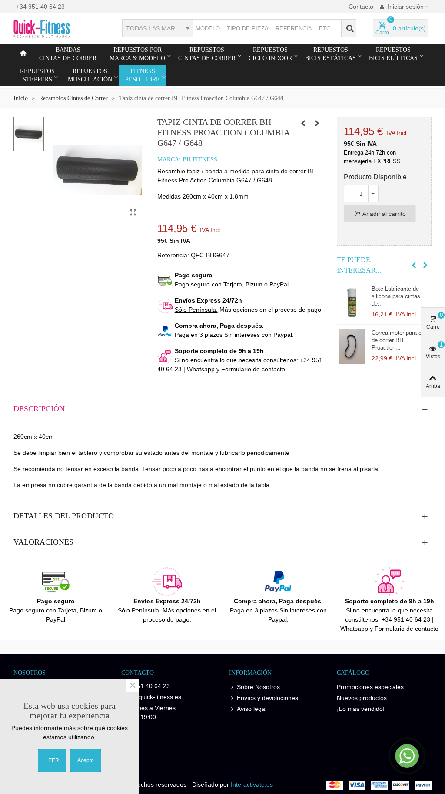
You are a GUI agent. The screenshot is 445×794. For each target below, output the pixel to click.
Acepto (85, 760)
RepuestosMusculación (90, 75)
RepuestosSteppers (37, 75)
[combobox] (157, 28)
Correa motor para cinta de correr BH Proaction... (401, 340)
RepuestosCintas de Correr (207, 54)
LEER (52, 760)
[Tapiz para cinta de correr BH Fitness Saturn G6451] (303, 123)
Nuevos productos (362, 697)
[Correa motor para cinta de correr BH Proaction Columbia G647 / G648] (352, 346)
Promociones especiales (370, 686)
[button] (414, 265)
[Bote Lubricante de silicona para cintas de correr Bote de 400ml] (352, 302)
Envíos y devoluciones (267, 697)
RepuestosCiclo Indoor (270, 54)
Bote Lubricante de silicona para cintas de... (396, 296)
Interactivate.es (252, 784)
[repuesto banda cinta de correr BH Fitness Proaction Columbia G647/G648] (133, 212)
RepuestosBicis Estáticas (330, 54)
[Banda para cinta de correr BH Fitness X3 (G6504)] (317, 123)
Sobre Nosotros (258, 686)
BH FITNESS (200, 159)
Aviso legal (251, 708)
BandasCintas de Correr (67, 54)
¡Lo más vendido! (361, 708)
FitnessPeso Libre (142, 75)
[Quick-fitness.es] (61, 28)
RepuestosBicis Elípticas (393, 54)
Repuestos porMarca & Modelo (137, 54)
